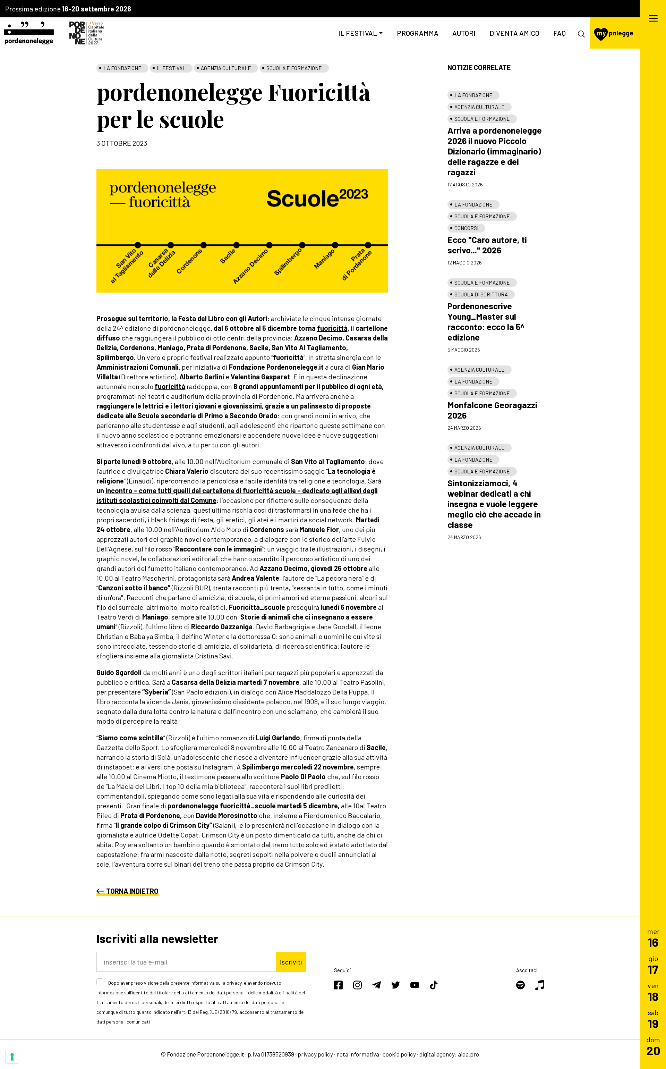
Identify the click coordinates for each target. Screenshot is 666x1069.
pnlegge (615, 33)
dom (653, 1046)
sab (653, 1018)
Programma (417, 33)
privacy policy (315, 1054)
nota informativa (357, 1054)
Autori (464, 33)
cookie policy (399, 1054)
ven (653, 991)
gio (653, 964)
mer (653, 937)
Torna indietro (132, 891)
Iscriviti (291, 962)
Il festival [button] (357, 33)
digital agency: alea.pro (449, 1054)
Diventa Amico (514, 33)
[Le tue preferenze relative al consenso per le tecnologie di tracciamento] (12, 1056)
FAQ (559, 33)
